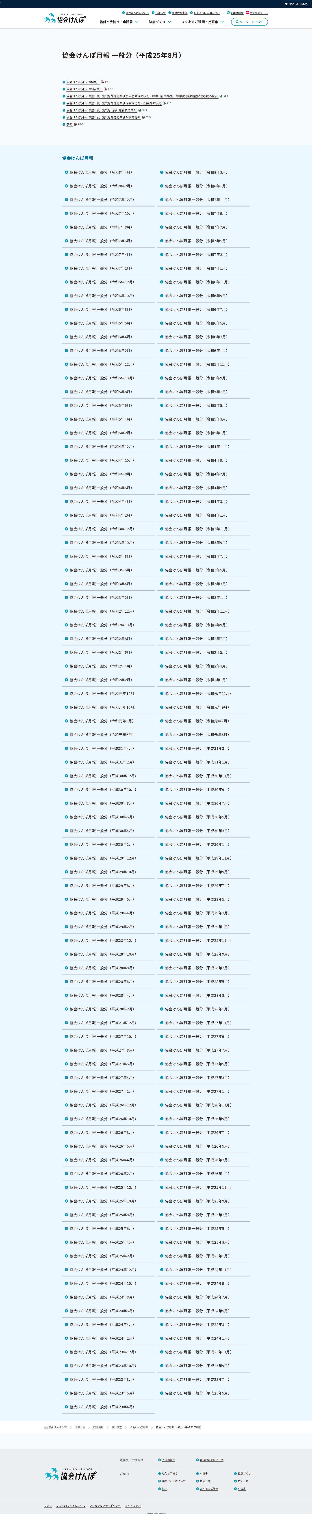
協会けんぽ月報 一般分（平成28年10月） (104, 954)
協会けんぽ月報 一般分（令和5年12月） (103, 364)
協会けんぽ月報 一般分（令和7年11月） (198, 199)
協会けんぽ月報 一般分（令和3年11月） (198, 528)
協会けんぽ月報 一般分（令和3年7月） (197, 556)
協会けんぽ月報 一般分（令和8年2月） (102, 185)
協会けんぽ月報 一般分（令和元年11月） (199, 693)
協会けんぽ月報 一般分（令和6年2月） (102, 350)
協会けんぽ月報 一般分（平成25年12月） (104, 1187)
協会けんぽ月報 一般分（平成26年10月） (104, 1118)
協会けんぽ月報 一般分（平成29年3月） (198, 912)
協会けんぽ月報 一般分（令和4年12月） (103, 446)
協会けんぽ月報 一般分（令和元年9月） (198, 707)
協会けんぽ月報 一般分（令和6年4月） (102, 336)
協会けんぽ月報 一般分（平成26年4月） (103, 1159)
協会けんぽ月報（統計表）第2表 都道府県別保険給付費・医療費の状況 (119, 103)
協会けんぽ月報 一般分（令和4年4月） (102, 501)
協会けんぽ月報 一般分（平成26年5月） (198, 1146)
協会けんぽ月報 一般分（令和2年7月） (197, 638)
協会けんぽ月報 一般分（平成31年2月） (103, 762)
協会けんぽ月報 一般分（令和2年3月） (197, 666)
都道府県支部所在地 (212, 1459)
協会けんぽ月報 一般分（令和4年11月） (198, 446)
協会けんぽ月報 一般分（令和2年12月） (103, 611)
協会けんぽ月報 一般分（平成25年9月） (198, 1201)
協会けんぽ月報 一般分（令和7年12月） (103, 199)
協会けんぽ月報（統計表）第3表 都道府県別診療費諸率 (108, 117)
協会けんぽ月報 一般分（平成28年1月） (198, 1008)
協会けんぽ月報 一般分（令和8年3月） (197, 172)
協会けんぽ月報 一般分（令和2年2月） (102, 679)
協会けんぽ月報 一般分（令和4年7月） (197, 474)
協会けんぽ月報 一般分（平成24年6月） (103, 1310)
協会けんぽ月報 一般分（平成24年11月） (199, 1269)
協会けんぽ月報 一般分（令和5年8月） (102, 391)
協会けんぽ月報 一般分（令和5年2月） (102, 432)
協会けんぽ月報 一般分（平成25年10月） (104, 1201)
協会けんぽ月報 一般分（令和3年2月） (102, 597)
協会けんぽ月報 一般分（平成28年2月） (103, 1008)
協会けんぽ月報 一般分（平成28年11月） (199, 940)
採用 (164, 1488)
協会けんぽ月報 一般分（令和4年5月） (197, 487)
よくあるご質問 (209, 1488)
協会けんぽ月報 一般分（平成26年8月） (103, 1132)
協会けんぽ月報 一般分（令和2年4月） (102, 666)
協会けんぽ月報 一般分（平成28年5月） (198, 981)
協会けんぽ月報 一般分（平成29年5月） (198, 899)
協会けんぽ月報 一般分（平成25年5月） (198, 1228)
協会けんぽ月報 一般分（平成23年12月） (104, 1351)
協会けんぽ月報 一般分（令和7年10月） (103, 213)
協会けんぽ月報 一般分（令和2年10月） (103, 624)
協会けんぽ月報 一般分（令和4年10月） (103, 460)
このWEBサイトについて (70, 1505)
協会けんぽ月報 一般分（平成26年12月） (104, 1105)
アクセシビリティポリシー (105, 1505)
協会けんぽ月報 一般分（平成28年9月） (198, 954)
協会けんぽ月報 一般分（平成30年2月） (103, 844)
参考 (75, 124)
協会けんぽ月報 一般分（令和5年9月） (197, 377)
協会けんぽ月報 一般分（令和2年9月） (197, 624)
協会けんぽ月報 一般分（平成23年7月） (198, 1379)
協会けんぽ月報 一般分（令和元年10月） (104, 707)
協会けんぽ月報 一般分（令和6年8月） (102, 309)
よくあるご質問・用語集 (199, 21)
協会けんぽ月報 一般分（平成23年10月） (104, 1365)
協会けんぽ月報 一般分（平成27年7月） (198, 1050)
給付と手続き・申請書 (116, 21)
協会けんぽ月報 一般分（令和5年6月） (102, 405)
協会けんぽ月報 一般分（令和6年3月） (197, 336)
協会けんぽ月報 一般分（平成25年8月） (103, 1214)
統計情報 (98, 1427)
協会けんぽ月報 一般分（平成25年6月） (103, 1228)
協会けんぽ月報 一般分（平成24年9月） (198, 1283)
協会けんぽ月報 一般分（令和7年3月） (197, 254)
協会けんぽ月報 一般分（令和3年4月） (102, 583)
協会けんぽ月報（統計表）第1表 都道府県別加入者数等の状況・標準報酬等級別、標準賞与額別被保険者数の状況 (147, 96)
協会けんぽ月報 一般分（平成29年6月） (103, 899)
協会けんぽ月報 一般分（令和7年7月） (197, 227)
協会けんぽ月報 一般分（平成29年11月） (199, 858)
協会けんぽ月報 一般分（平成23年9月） (198, 1365)
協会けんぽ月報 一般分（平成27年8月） (103, 1050)
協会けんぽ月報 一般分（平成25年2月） (103, 1255)
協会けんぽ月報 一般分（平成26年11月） (199, 1105)
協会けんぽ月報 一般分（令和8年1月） (197, 185)
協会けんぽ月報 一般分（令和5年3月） (197, 419)
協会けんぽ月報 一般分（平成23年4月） (103, 1406)
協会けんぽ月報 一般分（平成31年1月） (198, 762)
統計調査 (117, 1427)
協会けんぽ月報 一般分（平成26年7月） (198, 1132)
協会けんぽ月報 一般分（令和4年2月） (102, 515)
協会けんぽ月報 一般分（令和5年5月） (197, 405)
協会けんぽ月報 (77, 158)
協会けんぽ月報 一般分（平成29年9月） (198, 871)
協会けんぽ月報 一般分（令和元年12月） (104, 693)
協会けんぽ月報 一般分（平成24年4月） (103, 1324)
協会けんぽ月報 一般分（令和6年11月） (198, 281)
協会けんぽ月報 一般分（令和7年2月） (102, 268)
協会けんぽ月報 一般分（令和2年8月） (102, 638)
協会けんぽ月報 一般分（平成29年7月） (198, 885)
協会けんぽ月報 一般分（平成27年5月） (198, 1063)
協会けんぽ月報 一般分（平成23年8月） (103, 1379)
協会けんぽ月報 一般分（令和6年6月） (102, 323)
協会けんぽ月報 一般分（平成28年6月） (103, 981)
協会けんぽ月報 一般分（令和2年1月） (197, 679)
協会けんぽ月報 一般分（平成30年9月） (198, 789)
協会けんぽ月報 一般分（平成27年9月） (198, 1036)
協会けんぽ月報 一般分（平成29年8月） (103, 885)
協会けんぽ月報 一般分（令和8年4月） (102, 172)
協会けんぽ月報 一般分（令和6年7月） (197, 309)
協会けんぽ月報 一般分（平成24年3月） (198, 1324)
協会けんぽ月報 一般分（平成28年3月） (198, 995)
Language (237, 12)
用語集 (242, 1488)
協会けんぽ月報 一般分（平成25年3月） (198, 1242)
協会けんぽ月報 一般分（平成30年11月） (199, 775)
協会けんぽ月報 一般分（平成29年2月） (103, 926)
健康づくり (157, 21)
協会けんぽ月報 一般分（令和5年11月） (198, 364)
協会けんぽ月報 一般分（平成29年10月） (104, 871)
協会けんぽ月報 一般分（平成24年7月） (198, 1297)
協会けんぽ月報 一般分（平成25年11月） (199, 1187)
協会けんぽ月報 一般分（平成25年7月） (198, 1214)
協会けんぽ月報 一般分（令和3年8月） (102, 556)
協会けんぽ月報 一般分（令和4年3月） (197, 501)
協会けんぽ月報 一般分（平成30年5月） (198, 816)
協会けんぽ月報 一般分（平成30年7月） (198, 803)
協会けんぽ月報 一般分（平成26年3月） (198, 1159)
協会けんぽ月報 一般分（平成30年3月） (198, 830)
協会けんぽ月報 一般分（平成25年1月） (198, 1255)
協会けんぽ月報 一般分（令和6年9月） (197, 295)
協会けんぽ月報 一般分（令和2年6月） (102, 652)
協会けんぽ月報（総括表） (90, 89)
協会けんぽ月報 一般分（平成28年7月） (198, 967)
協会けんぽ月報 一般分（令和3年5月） (197, 570)
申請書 (204, 1473)
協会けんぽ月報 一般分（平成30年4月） (103, 830)
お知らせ (160, 12)
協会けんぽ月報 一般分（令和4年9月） (197, 460)
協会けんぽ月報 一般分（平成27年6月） (103, 1063)
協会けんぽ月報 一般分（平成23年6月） (103, 1393)
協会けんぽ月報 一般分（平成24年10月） (104, 1283)
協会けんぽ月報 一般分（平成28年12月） (104, 940)
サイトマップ (133, 1505)
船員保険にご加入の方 (207, 12)
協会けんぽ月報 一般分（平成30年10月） (104, 789)
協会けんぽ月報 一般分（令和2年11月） (198, 611)
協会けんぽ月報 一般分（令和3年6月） (102, 570)
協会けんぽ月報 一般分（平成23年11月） (199, 1351)
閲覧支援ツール (259, 12)
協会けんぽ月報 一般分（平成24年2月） (103, 1338)
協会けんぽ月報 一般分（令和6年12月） (103, 281)
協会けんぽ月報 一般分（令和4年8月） (102, 474)
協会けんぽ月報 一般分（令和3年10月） (103, 542)
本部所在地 (168, 1459)
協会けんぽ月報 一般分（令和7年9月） (197, 213)
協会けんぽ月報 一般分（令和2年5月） (197, 652)
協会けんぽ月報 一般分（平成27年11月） (199, 1022)
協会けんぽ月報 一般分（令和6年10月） (103, 295)
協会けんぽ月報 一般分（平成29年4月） (103, 912)
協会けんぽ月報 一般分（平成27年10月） (104, 1036)
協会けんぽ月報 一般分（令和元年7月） (198, 720)
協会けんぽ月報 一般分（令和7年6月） (102, 240)
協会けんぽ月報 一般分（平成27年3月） (198, 1077)
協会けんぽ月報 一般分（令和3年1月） (197, 597)
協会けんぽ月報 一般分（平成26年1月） (198, 1173)
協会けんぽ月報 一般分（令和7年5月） (197, 240)
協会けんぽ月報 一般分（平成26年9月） (198, 1118)
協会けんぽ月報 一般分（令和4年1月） (197, 515)
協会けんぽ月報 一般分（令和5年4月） (102, 419)
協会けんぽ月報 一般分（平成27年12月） (104, 1022)
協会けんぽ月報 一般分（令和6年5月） (197, 323)
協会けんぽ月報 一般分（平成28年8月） (103, 967)
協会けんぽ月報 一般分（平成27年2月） (103, 1091)
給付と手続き (170, 1473)
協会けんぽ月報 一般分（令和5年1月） (197, 432)
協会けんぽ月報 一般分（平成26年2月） (103, 1173)
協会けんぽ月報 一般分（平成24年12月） (104, 1269)
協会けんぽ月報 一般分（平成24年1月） (198, 1338)
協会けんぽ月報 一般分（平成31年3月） (198, 748)
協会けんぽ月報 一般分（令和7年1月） (197, 268)
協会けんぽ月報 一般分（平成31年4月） (103, 748)
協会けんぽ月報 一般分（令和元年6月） (103, 734)
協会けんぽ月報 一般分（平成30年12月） (104, 775)
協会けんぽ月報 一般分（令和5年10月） (103, 377)
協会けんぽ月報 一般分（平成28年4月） (103, 995)
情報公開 (80, 1427)
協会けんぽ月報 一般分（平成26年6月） (103, 1146)
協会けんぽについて (137, 12)
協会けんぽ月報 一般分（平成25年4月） (103, 1242)
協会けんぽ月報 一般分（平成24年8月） (103, 1297)
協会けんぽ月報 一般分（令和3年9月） (197, 542)
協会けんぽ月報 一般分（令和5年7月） (197, 391)
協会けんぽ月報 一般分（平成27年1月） (198, 1091)
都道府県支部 (180, 12)
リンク (48, 1505)
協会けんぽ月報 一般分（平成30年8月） (103, 803)
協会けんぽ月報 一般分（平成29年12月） (104, 858)
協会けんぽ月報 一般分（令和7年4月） (102, 254)
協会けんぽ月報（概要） (88, 82)
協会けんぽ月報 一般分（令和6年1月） (197, 350)
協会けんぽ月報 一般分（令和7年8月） (102, 227)
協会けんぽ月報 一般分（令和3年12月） (103, 528)
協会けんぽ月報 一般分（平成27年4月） (103, 1077)
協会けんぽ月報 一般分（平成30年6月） (103, 816)
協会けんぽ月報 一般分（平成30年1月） (198, 844)
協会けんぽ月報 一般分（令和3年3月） (197, 583)
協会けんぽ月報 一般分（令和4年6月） (102, 487)
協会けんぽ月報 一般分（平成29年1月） (198, 926)
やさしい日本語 (298, 4)
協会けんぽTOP (57, 1427)
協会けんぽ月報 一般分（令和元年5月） (198, 734)
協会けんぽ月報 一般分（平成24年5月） (198, 1310)
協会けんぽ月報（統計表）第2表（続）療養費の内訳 (107, 110)
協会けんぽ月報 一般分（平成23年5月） (198, 1393)
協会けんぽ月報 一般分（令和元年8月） (103, 720)
